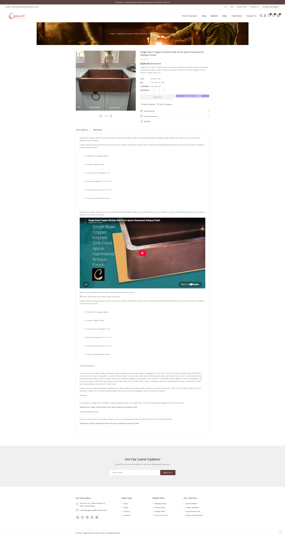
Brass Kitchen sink (193, 511)
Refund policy (160, 511)
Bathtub (214, 16)
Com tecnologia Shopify (110, 533)
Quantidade (144, 90)
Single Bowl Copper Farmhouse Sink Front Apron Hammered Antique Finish (109, 423)
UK (225, 7)
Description (82, 129)
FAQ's (126, 504)
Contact (127, 511)
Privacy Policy (160, 507)
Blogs (126, 507)
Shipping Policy (161, 504)
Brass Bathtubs (191, 504)
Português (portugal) (270, 7)
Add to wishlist (149, 104)
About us (127, 515)
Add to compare (165, 104)
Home (112, 34)
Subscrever (167, 473)
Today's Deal (241, 7)
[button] (261, 15)
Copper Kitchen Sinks (194, 515)
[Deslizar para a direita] (111, 116)
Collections (236, 16)
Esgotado (157, 97)
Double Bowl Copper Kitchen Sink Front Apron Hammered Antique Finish (108, 407)
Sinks (224, 16)
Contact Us (254, 7)
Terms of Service (161, 515)
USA (232, 7)
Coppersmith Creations (91, 533)
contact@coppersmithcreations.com (93, 510)
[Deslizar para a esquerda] (100, 116)
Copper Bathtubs (192, 507)
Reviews (97, 129)
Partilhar (147, 121)
